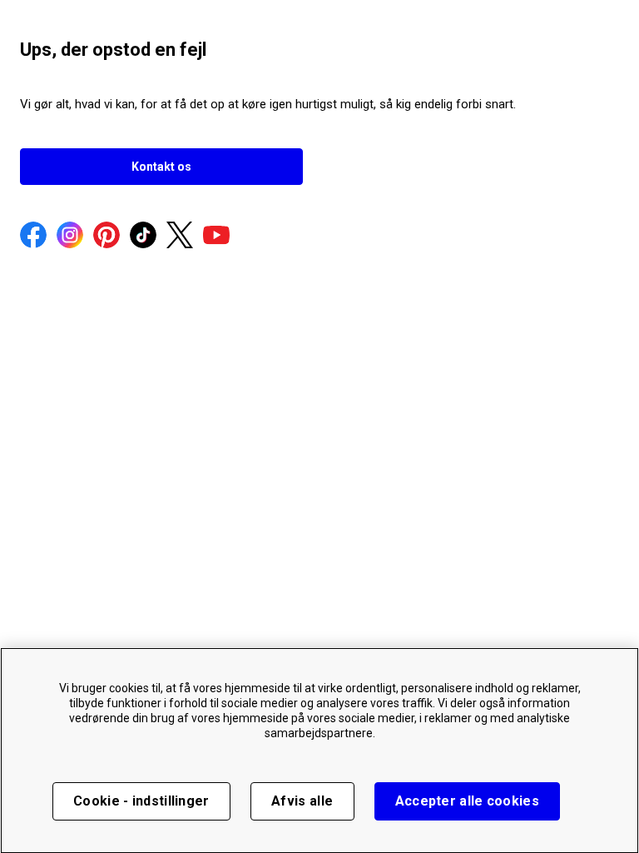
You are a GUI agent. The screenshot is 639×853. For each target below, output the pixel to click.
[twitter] (179, 237)
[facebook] (33, 237)
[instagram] (70, 237)
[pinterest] (106, 237)
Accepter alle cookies (467, 801)
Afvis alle (302, 801)
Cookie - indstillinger (141, 801)
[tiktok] (143, 237)
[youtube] (216, 237)
